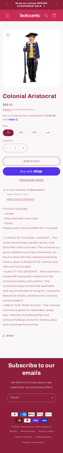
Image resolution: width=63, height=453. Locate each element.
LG (50, 133)
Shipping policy (44, 437)
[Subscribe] (52, 398)
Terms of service (23, 437)
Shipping (7, 110)
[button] (7, 15)
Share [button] (10, 335)
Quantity (8, 141)
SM (23, 133)
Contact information (33, 442)
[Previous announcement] (6, 5)
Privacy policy (46, 431)
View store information (20, 199)
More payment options (31, 180)
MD (36, 133)
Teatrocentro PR (29, 427)
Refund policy (28, 431)
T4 (8, 132)
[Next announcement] (56, 5)
